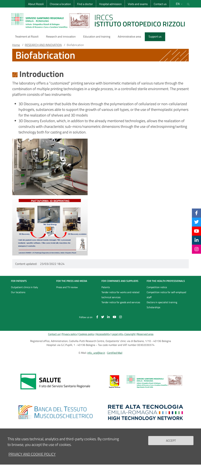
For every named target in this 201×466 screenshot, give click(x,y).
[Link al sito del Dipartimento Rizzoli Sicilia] (145, 381)
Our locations (18, 292)
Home (16, 45)
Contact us (160, 4)
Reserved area (145, 334)
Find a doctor (85, 4)
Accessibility (103, 334)
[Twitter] (196, 222)
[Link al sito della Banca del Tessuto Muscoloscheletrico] (55, 412)
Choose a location (60, 4)
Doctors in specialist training (162, 302)
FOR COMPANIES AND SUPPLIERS (119, 281)
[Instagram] (196, 249)
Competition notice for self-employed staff (166, 294)
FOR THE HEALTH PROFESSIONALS (166, 281)
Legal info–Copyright (123, 334)
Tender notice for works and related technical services (120, 294)
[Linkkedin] (196, 240)
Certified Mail (114, 353)
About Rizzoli (36, 4)
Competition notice (157, 287)
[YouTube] (196, 231)
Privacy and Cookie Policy (32, 454)
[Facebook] (196, 212)
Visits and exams (138, 4)
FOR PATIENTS (19, 281)
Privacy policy (69, 334)
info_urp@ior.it (96, 353)
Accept (171, 440)
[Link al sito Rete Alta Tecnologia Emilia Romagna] (145, 412)
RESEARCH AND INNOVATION (43, 45)
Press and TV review (67, 287)
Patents (105, 287)
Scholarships (153, 307)
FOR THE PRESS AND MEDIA (71, 281)
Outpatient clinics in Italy (24, 287)
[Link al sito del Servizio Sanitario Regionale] (55, 381)
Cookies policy (86, 334)
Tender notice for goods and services (120, 302)
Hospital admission (110, 4)
